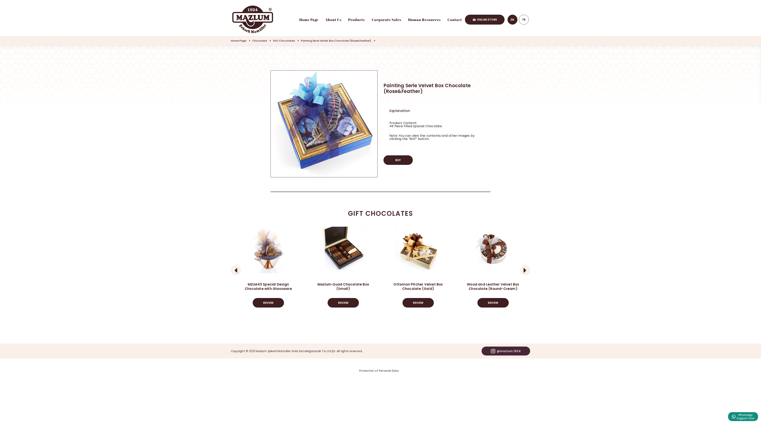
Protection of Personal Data (379, 371)
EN (512, 20)
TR (524, 20)
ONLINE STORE (487, 19)
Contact (454, 19)
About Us (333, 19)
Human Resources (424, 19)
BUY (398, 160)
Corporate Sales (386, 19)
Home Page (308, 19)
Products (356, 19)
